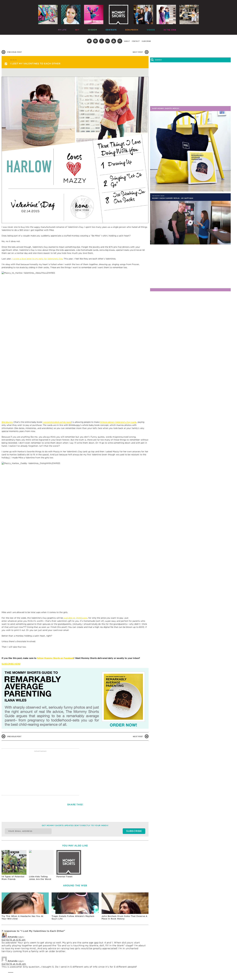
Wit (72, 29)
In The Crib (139, 29)
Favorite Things (157, 29)
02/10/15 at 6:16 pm (13, 939)
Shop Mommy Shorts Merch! (165, 108)
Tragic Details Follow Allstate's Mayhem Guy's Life (73, 917)
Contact (136, 41)
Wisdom (82, 29)
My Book (175, 29)
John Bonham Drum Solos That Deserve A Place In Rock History (124, 917)
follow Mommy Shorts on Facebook (55, 658)
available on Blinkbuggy (75, 618)
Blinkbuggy (7, 422)
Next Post (138, 52)
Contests (96, 29)
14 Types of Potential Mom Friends (13, 877)
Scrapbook (111, 29)
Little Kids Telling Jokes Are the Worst (40, 877)
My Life (61, 29)
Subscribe (146, 41)
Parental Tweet (64, 876)
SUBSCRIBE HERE (11, 664)
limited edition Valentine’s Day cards (118, 422)
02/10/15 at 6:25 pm (14, 964)
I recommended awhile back (57, 422)
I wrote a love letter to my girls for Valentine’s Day (37, 258)
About (127, 41)
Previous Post (14, 52)
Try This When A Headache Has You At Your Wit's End (22, 917)
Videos (125, 29)
